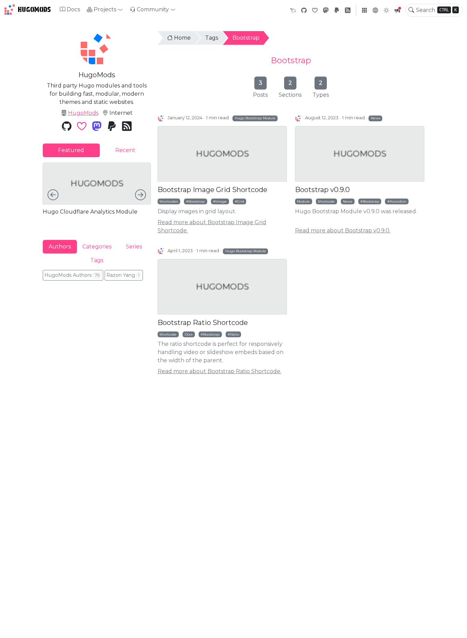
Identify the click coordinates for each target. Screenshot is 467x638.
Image (221, 201)
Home (182, 38)
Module (303, 201)
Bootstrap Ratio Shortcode (203, 322)
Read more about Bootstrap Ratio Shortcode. (219, 371)
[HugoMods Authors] (161, 118)
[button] (105, 9)
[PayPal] (336, 10)
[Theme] (386, 10)
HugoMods (34, 9)
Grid (240, 201)
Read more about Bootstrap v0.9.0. (342, 230)
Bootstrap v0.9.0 (322, 190)
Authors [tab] (60, 246)
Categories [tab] (96, 246)
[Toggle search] (411, 10)
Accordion (398, 201)
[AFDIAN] (293, 10)
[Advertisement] (97, 332)
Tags (211, 38)
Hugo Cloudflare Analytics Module (90, 211)
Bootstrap (245, 38)
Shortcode (326, 201)
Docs (73, 9)
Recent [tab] (125, 150)
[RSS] (347, 10)
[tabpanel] (97, 195)
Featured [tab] (71, 150)
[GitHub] (303, 10)
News (375, 118)
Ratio (234, 334)
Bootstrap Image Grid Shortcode (212, 190)
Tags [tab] (96, 260)
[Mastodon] (325, 10)
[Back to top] (456, 627)
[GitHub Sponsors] (314, 10)
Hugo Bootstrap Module (255, 118)
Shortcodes (169, 201)
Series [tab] (134, 246)
